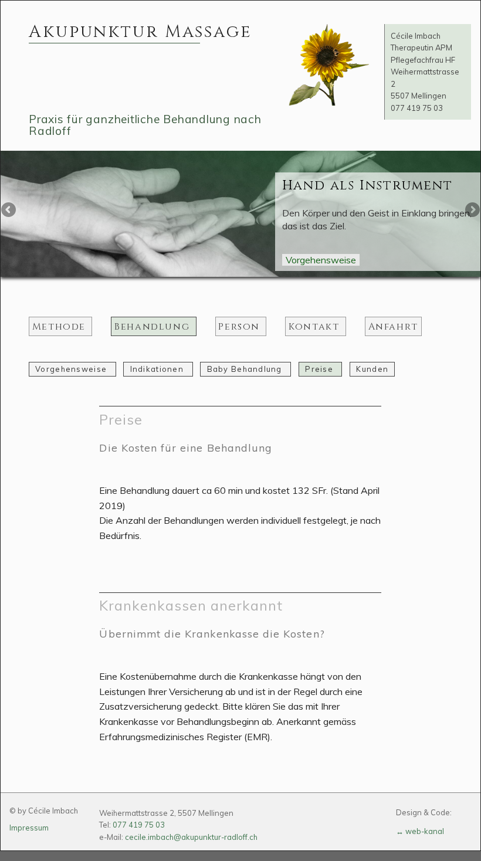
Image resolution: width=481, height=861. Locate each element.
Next (471, 210)
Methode (60, 326)
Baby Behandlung (245, 369)
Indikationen (158, 369)
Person (240, 326)
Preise (320, 369)
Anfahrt (393, 326)
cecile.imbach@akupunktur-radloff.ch (191, 837)
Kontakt (316, 326)
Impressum (29, 827)
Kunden (372, 369)
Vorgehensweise (321, 260)
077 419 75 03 (417, 108)
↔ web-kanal (420, 831)
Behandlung (153, 326)
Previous (9, 210)
